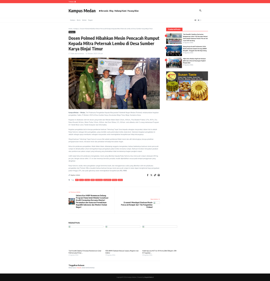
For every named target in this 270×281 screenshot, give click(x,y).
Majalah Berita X (149, 277)
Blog (111, 11)
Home (70, 28)
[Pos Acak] (195, 20)
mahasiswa (99, 180)
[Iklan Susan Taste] (187, 100)
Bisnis (79, 20)
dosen (81, 180)
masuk (79, 268)
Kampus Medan (82, 10)
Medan (84, 20)
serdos (120, 180)
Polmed (114, 180)
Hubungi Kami (120, 11)
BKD (77, 180)
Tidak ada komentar (77, 53)
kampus (87, 180)
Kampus (72, 20)
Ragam (90, 20)
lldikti (92, 180)
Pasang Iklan (133, 11)
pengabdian (107, 180)
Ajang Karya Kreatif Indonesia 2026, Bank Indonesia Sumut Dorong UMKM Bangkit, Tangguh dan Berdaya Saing (195, 48)
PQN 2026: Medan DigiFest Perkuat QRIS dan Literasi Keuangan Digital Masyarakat (194, 61)
